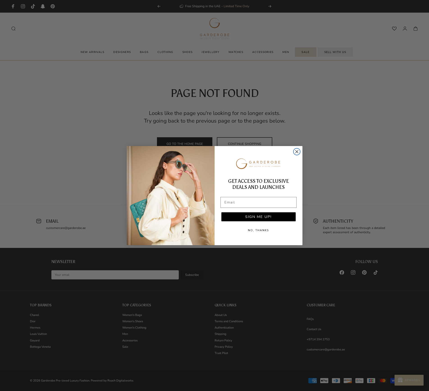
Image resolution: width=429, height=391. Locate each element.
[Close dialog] (296, 151)
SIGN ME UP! (258, 216)
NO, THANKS (258, 230)
